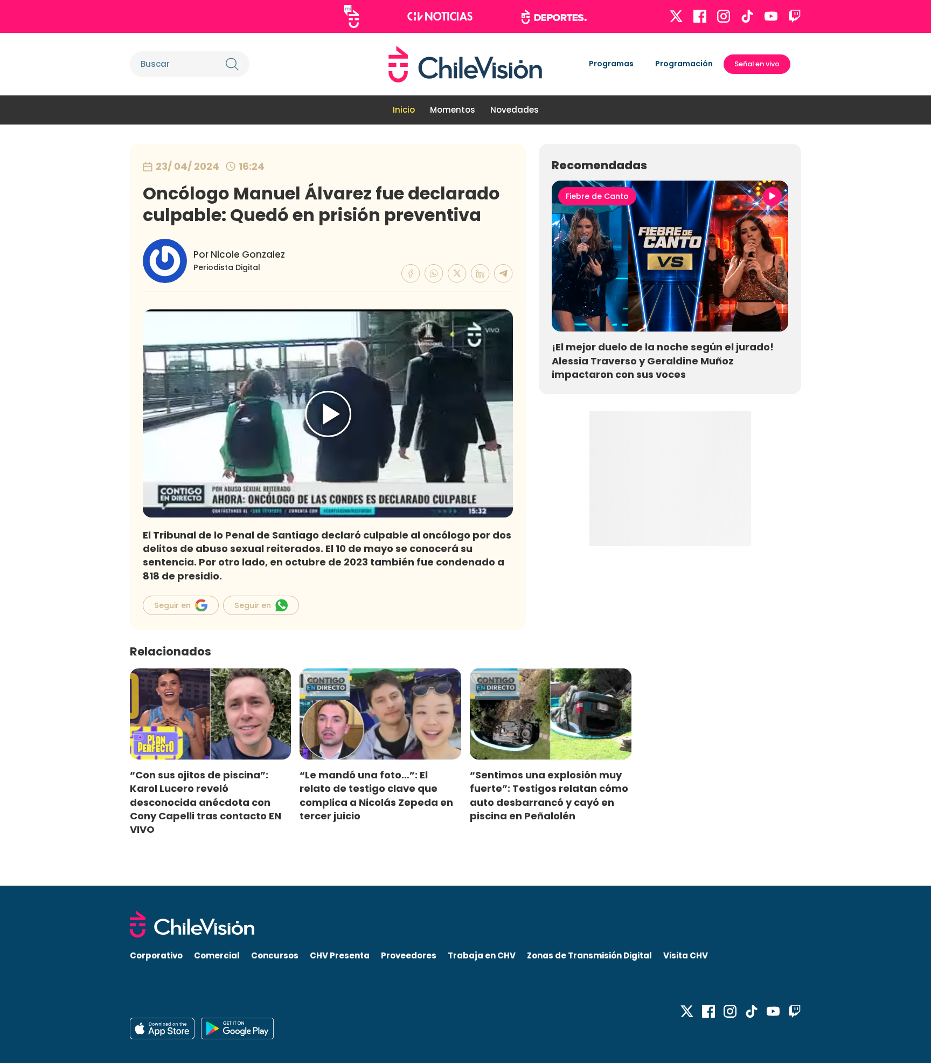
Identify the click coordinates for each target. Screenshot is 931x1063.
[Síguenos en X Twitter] (676, 16)
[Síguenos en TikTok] (747, 16)
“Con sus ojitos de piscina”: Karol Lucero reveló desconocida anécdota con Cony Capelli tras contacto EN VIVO (205, 802)
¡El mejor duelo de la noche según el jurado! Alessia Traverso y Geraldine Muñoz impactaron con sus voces (663, 360)
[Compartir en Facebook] (410, 273)
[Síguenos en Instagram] (723, 16)
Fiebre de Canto (597, 196)
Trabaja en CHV (482, 955)
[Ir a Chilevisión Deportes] (554, 16)
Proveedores (408, 955)
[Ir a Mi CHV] (351, 16)
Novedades (514, 109)
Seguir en (172, 605)
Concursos (274, 955)
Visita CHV (685, 955)
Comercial (217, 955)
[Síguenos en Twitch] (794, 16)
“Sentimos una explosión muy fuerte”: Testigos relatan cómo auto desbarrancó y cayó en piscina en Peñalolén (549, 795)
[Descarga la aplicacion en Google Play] (162, 1028)
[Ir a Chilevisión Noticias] (440, 16)
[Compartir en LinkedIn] (480, 273)
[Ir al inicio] (465, 64)
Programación (684, 63)
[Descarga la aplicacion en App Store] (237, 1028)
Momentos (452, 109)
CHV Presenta (340, 955)
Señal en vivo (757, 64)
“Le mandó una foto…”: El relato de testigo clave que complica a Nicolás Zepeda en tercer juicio (376, 795)
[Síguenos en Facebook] (699, 16)
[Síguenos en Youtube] (771, 16)
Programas (611, 63)
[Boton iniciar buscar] (232, 64)
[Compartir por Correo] (503, 273)
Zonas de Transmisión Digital (589, 955)
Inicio (404, 109)
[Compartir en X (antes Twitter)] (457, 273)
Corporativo (156, 955)
